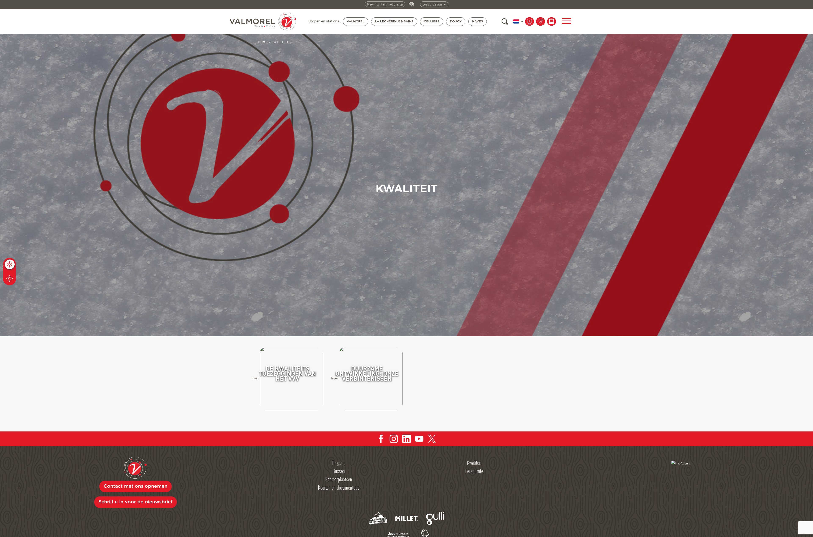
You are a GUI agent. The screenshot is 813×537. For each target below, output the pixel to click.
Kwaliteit (474, 462)
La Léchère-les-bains (394, 21)
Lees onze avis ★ (434, 4)
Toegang (339, 462)
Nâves (477, 21)
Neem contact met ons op (385, 4)
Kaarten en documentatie (338, 487)
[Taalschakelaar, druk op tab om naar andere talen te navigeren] (517, 21)
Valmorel (355, 21)
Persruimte (474, 470)
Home (263, 42)
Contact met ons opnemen (135, 486)
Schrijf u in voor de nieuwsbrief (135, 502)
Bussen (339, 470)
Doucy (456, 21)
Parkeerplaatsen (338, 479)
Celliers (431, 21)
